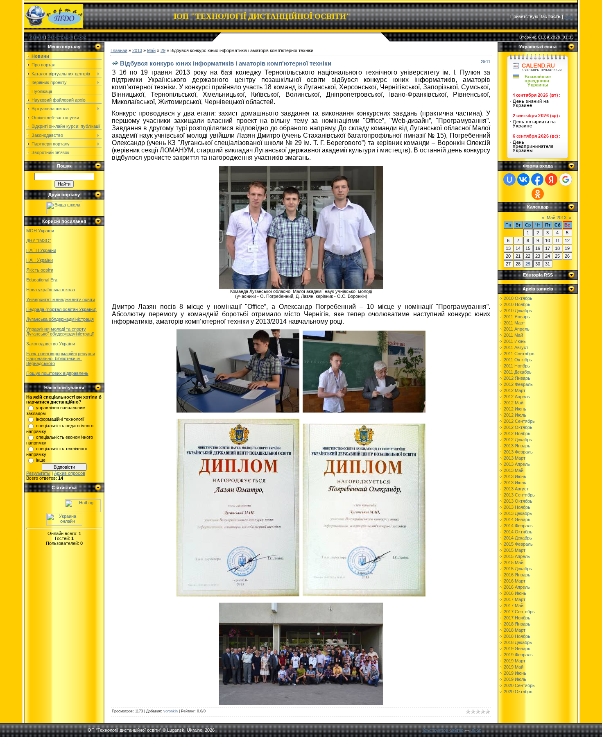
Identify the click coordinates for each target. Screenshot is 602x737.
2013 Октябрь (518, 501)
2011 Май (513, 335)
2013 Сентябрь (519, 494)
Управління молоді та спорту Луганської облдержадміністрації (60, 331)
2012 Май (513, 402)
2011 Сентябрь (519, 353)
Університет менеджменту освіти (60, 299)
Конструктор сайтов (443, 730)
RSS (568, 16)
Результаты (38, 473)
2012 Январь (517, 378)
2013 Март (514, 458)
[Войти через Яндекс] (551, 179)
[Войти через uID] (509, 179)
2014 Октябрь (518, 531)
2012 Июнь (515, 408)
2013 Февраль (518, 451)
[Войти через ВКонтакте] (523, 179)
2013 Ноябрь (517, 507)
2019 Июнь (515, 673)
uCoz (476, 730)
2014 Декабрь (518, 537)
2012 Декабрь (518, 439)
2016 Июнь (515, 593)
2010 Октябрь (518, 298)
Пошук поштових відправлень (57, 373)
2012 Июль (515, 415)
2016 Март (514, 580)
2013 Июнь (515, 476)
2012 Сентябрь (519, 421)
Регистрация (60, 37)
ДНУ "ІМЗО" (38, 240)
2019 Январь (517, 648)
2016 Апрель (517, 587)
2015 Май (513, 562)
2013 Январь (517, 445)
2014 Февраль (518, 525)
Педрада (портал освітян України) (61, 309)
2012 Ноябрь (517, 433)
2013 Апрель (517, 464)
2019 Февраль (518, 654)
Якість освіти (39, 270)
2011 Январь (517, 316)
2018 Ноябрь (517, 636)
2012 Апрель (517, 396)
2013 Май (513, 470)
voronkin (170, 711)
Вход (81, 37)
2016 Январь (517, 574)
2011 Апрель (517, 329)
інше (40, 460)
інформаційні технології (60, 419)
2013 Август (516, 488)
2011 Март (514, 322)
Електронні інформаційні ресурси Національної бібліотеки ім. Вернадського (60, 358)
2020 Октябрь (518, 691)
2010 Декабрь (518, 310)
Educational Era (41, 279)
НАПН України (41, 250)
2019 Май (513, 666)
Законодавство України (50, 343)
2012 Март (514, 390)
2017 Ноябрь (517, 617)
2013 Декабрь (518, 513)
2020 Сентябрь (519, 685)
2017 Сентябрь (519, 611)
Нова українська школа (50, 289)
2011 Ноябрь (517, 365)
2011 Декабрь (518, 372)
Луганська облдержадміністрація (60, 319)
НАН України (39, 260)
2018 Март (514, 630)
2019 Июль (515, 679)
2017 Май (513, 605)
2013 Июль (515, 482)
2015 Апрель (517, 556)
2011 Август (516, 347)
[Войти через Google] (565, 179)
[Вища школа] (64, 212)
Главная (36, 37)
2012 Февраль (518, 384)
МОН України (40, 230)
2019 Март (514, 660)
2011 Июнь (515, 341)
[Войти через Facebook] (537, 179)
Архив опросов (69, 473)
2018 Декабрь (518, 642)
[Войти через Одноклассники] (538, 194)
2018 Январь (517, 623)
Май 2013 (556, 217)
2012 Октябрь (518, 427)
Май (151, 50)
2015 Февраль (518, 544)
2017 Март (514, 599)
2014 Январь (517, 519)
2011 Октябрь (518, 359)
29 (163, 50)
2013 (137, 50)
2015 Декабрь (518, 568)
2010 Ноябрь (517, 304)
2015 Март (514, 550)
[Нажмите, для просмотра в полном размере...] (301, 286)
